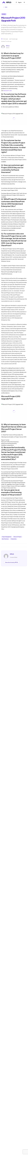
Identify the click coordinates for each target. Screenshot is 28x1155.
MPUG (7, 46)
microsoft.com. (8, 90)
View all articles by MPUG (11, 562)
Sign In (19, 2)
